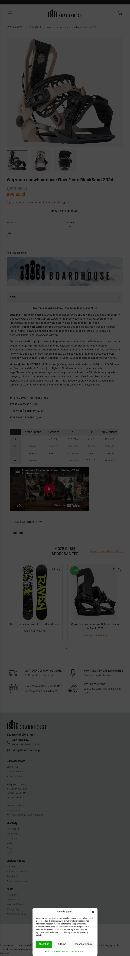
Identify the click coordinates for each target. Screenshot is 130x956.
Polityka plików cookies (56, 952)
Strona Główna (76, 952)
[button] (92, 912)
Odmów (62, 944)
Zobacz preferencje (83, 944)
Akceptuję (44, 944)
